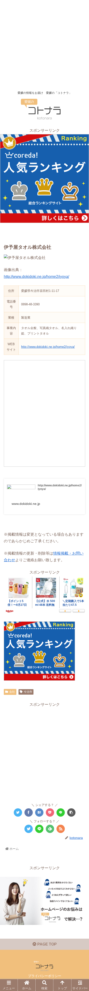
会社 (12, 691)
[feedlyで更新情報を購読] (50, 829)
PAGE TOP (46, 944)
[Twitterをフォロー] (28, 829)
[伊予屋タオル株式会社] (39, 812)
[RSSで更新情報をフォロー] (60, 829)
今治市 (28, 691)
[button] (79, 617)
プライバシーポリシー (44, 976)
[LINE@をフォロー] (39, 829)
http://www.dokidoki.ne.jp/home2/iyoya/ (36, 277)
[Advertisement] (44, 44)
